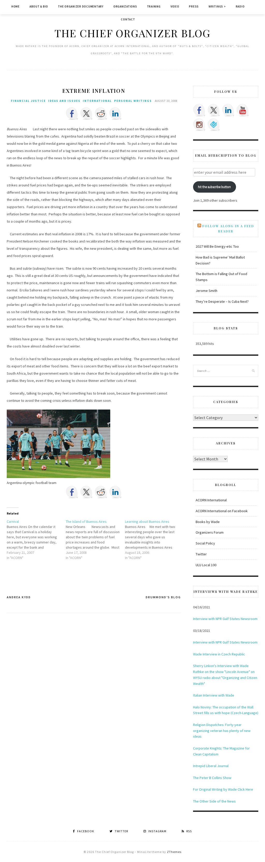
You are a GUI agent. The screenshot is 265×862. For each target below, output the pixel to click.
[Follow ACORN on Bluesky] (214, 124)
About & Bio (39, 6)
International (97, 101)
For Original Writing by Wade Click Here (223, 789)
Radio (240, 6)
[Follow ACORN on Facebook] (199, 110)
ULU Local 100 (206, 565)
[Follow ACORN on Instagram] (199, 124)
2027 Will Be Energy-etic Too (217, 246)
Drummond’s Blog (163, 597)
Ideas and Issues (64, 101)
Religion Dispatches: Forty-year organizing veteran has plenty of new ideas (222, 730)
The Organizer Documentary (81, 6)
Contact (128, 19)
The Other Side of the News (214, 801)
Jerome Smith (206, 290)
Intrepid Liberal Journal (211, 765)
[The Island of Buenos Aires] (95, 539)
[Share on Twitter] (86, 113)
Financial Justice (28, 101)
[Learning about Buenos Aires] (154, 539)
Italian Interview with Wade (213, 695)
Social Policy (205, 543)
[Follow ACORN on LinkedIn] (228, 110)
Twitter (201, 554)
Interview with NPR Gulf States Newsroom (225, 618)
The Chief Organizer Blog (132, 33)
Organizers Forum (210, 532)
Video (175, 6)
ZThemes (174, 852)
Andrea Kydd (19, 597)
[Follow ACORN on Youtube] (243, 110)
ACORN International (211, 500)
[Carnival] (36, 539)
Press (194, 6)
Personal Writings (133, 101)
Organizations (125, 6)
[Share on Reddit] (101, 113)
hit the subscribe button (214, 187)
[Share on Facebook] (72, 113)
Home (15, 6)
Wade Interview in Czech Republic (219, 654)
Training (154, 6)
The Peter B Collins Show (212, 777)
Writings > (217, 6)
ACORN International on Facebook (222, 511)
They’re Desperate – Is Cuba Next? (222, 301)
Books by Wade (208, 521)
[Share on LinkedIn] (115, 113)
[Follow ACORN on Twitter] (214, 110)
